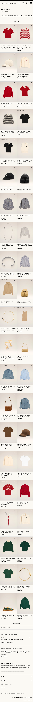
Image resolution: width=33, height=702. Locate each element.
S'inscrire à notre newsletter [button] (7, 642)
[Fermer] (31, 0)
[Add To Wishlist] (15, 25)
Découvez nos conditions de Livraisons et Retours (12, 671)
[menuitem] (8, 3)
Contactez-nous (4, 656)
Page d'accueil (5, 627)
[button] (22, 697)
